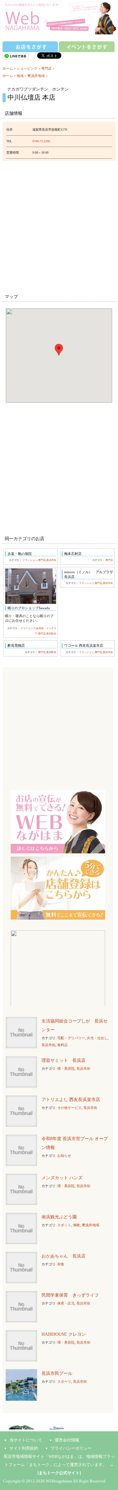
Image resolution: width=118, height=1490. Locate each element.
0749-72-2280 (41, 141)
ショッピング (27, 68)
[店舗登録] (58, 887)
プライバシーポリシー (71, 1448)
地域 (20, 76)
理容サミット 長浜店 (64, 1060)
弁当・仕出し (97, 1038)
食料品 (62, 1045)
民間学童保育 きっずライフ (70, 1295)
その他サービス (69, 1108)
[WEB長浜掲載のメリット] (58, 821)
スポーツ (64, 1381)
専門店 (46, 68)
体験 (76, 1225)
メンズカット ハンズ (62, 1177)
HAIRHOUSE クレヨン (64, 1334)
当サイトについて (25, 1440)
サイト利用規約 (23, 1448)
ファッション (29, 560)
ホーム (8, 68)
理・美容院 (66, 1068)
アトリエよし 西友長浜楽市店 (71, 1099)
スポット (64, 1225)
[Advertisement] (59, 226)
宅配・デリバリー (71, 1038)
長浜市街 (51, 560)
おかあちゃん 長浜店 (64, 1256)
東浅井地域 (36, 76)
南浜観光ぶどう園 (59, 1217)
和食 (60, 1264)
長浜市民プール (57, 1373)
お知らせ (64, 1155)
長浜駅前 (51, 633)
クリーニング (28, 628)
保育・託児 (66, 1303)
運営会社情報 (67, 1440)
